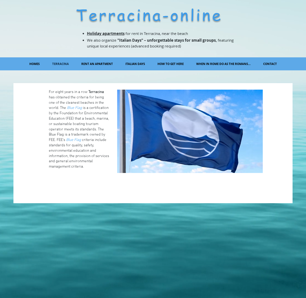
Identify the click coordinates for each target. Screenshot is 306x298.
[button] (135, 63)
